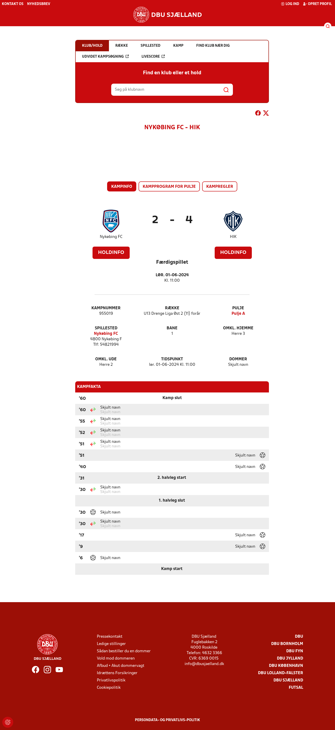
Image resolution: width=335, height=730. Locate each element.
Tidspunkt (172, 359)
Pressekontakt (109, 637)
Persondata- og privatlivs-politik (167, 720)
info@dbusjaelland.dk (204, 664)
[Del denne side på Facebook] (258, 114)
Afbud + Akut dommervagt (120, 666)
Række (172, 308)
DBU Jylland (290, 658)
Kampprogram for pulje (169, 187)
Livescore (151, 56)
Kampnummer (106, 308)
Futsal (296, 688)
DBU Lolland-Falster (280, 673)
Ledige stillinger (111, 644)
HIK (233, 237)
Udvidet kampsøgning (103, 56)
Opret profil (320, 4)
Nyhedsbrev (38, 4)
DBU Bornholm (287, 644)
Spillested (106, 328)
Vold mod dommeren (116, 658)
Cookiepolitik (109, 688)
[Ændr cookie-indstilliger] (7, 722)
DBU (299, 637)
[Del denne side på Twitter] (266, 114)
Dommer (238, 359)
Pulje (238, 308)
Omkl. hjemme (238, 328)
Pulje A (238, 314)
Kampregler (219, 187)
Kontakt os (12, 4)
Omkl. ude (106, 359)
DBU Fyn (294, 651)
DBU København (286, 666)
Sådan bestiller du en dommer (124, 651)
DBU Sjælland (288, 680)
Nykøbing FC (111, 237)
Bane (172, 328)
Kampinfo (121, 187)
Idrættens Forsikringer (117, 673)
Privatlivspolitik (111, 680)
